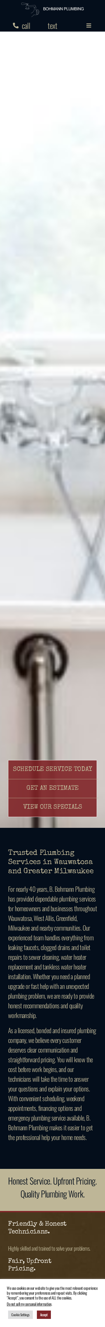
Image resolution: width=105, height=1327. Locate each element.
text (52, 25)
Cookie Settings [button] (20, 1314)
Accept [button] (44, 1314)
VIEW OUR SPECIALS (52, 807)
